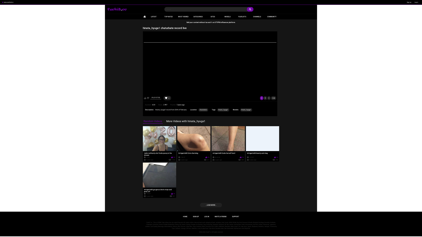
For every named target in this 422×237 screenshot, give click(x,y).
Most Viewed (183, 17)
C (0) (273, 98)
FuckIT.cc (209, 232)
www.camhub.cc (8, 2)
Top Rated (168, 17)
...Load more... (211, 205)
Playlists (242, 17)
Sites (213, 17)
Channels (257, 17)
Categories (198, 17)
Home (144, 17)
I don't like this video (148, 98)
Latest (154, 17)
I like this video (145, 98)
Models (228, 17)
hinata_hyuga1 (223, 110)
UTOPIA (217, 22)
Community (271, 17)
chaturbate (203, 110)
